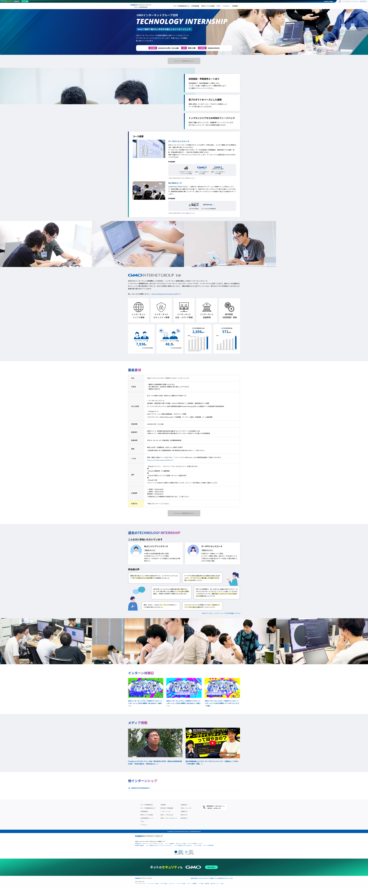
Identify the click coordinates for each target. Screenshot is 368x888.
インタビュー (226, 6)
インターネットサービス (140, 883)
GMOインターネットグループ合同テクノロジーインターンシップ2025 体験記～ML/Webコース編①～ (145, 703)
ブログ (218, 6)
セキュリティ (172, 883)
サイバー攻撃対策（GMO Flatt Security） (183, 845)
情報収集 (194, 883)
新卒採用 (183, 818)
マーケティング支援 (180, 883)
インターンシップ (165, 811)
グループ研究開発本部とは (181, 6)
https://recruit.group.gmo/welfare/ (159, 460)
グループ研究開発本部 (146, 805)
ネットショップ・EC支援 (153, 883)
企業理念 (183, 811)
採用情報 (235, 6)
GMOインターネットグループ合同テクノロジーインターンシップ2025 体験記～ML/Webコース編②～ (183, 703)
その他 (221, 883)
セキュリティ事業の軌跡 (208, 845)
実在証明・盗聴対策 (139, 845)
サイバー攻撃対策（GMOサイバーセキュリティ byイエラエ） (159, 845)
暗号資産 (207, 883)
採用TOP (183, 815)
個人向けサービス (215, 883)
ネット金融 (200, 883)
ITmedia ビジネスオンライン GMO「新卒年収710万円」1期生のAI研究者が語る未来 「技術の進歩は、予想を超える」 (155, 762)
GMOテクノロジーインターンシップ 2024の (220, 613)
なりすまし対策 (197, 845)
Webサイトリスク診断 (181, 843)
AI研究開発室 (195, 6)
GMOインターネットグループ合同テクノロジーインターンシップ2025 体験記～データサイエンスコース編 (222, 703)
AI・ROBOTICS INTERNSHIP (138, 788)
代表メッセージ (185, 808)
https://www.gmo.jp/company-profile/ (165, 294)
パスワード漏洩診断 (169, 843)
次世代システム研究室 (207, 6)
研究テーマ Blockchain (167, 815)
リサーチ (189, 883)
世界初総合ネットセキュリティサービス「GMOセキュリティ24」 (149, 843)
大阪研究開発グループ (146, 818)
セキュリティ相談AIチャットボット (195, 843)
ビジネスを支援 (163, 883)
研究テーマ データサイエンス (169, 818)
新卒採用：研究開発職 (167, 808)
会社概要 (183, 805)
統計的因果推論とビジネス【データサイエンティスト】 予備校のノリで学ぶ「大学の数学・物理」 (212, 762)
